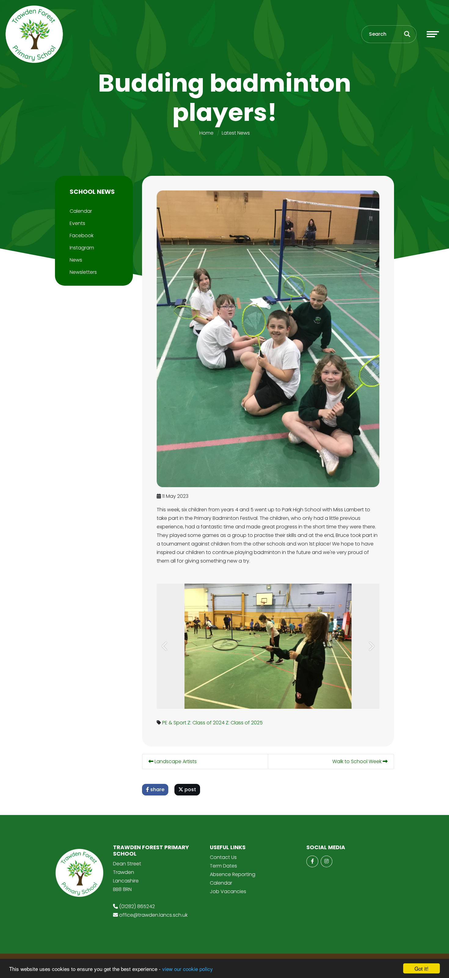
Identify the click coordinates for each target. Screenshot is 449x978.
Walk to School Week (357, 761)
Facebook (81, 235)
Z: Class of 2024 (206, 722)
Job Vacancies (228, 891)
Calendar (81, 211)
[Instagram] (326, 861)
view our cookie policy (187, 969)
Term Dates (223, 865)
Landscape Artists (175, 761)
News (76, 259)
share (156, 789)
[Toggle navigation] (432, 34)
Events (77, 223)
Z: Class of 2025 (244, 722)
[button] (165, 646)
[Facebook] (312, 861)
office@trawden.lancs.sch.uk (153, 914)
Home (206, 132)
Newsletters (83, 272)
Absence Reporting (232, 874)
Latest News (236, 132)
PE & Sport (174, 722)
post (189, 789)
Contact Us (223, 857)
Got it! (421, 968)
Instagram (82, 247)
